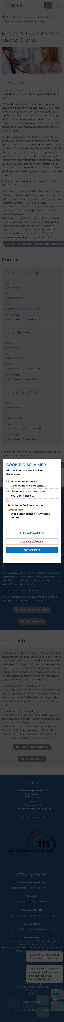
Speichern (32, 550)
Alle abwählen (32, 541)
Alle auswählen (32, 533)
